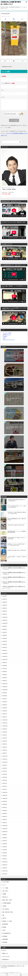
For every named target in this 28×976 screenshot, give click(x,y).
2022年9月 (4, 728)
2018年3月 (4, 867)
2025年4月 (4, 641)
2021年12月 (4, 756)
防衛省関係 (4, 942)
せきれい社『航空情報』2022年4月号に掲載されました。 (14, 567)
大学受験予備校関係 (6, 903)
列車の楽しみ (5, 897)
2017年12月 (4, 870)
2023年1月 (4, 716)
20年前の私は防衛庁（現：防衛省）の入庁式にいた (16, 538)
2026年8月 (4, 596)
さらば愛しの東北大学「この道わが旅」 (16, 557)
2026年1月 (4, 614)
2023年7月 (4, 698)
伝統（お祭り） (5, 890)
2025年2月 (4, 647)
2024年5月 (4, 674)
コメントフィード (6, 956)
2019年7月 (4, 840)
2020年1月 (4, 822)
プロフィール (8, 442)
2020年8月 (4, 804)
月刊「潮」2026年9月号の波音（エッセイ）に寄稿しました (16, 507)
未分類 (3, 930)
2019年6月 (4, 843)
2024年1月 (4, 680)
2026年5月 (4, 602)
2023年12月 (4, 683)
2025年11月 (4, 620)
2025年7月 (4, 632)
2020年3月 (4, 816)
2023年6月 (4, 701)
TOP (13, 966)
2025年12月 (4, 617)
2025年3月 (4, 644)
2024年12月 (4, 653)
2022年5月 (4, 741)
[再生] (3, 216)
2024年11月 (4, 656)
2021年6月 (4, 774)
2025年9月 (4, 626)
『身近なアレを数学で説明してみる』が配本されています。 (14, 485)
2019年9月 (4, 834)
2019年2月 (4, 855)
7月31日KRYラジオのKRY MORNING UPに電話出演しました (16, 513)
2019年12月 (4, 825)
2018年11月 (4, 864)
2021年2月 (4, 786)
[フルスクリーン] (24, 216)
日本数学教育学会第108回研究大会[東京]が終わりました (16, 500)
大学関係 (4, 906)
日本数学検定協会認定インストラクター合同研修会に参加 (16, 532)
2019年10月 (4, 831)
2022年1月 (4, 753)
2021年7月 (4, 771)
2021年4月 (4, 780)
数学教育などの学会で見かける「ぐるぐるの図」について (14, 356)
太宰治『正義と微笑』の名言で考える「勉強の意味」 (13, 399)
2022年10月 (4, 725)
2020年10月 (4, 798)
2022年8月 (4, 732)
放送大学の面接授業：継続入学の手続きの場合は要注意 (14, 428)
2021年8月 (4, 768)
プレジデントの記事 (7, 333)
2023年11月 (4, 686)
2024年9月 (4, 662)
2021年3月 (4, 783)
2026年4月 (4, 605)
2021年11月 (4, 759)
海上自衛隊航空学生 (6, 933)
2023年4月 (4, 707)
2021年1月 (4, 789)
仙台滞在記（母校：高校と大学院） (16, 550)
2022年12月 (4, 719)
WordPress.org (5, 959)
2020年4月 (4, 813)
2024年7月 (4, 668)
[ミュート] (22, 216)
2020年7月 (4, 807)
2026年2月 (4, 611)
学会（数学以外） (6, 909)
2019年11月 (4, 828)
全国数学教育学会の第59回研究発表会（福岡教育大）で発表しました (8, 66)
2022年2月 (4, 750)
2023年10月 (4, 689)
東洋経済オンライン (7, 334)
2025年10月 (4, 623)
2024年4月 (4, 677)
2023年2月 (4, 713)
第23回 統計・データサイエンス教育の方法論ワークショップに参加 (16, 545)
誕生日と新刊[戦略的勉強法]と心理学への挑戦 (16, 519)
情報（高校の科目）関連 (7, 912)
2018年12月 (4, 861)
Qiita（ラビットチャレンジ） (9, 339)
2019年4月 (4, 849)
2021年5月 (4, 777)
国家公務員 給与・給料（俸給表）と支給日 (14, 413)
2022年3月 (4, 747)
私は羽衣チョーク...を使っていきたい (13, 471)
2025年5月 (4, 638)
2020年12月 (4, 792)
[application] (14, 210)
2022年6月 (4, 738)
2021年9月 (4, 765)
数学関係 (4, 927)
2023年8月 (4, 695)
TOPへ (21, 975)
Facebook (5, 336)
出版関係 (4, 893)
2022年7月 (4, 735)
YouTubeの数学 (5, 881)
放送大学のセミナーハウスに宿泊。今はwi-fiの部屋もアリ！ (14, 384)
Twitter (4, 337)
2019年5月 (4, 846)
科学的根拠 (4, 936)
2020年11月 (4, 795)
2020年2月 (4, 819)
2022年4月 (4, 744)
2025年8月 (4, 629)
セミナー (4, 884)
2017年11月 (4, 873)
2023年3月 (4, 710)
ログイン (4, 950)
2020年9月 (4, 801)
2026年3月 (4, 608)
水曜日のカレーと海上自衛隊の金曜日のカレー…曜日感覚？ (14, 370)
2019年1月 (4, 858)
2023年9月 (4, 692)
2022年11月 (4, 722)
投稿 (3, 915)
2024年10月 (4, 659)
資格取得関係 (5, 939)
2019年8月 (4, 837)
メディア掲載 (5, 887)
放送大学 (4, 918)
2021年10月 (4, 762)
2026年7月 (4, 599)
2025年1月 (4, 650)
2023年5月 (4, 704)
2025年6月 (4, 635)
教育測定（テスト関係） (7, 921)
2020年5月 (4, 810)
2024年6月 (4, 671)
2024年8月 (4, 665)
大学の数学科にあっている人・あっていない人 (14, 456)
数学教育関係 (5, 924)
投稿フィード (5, 953)
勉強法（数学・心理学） (7, 900)
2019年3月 (4, 852)
